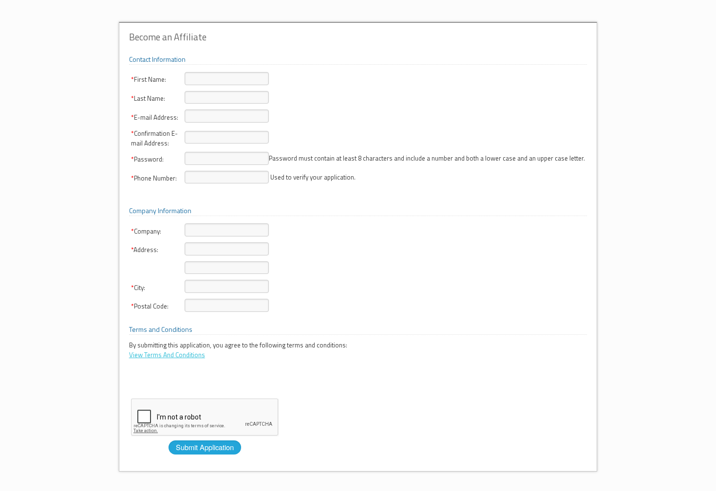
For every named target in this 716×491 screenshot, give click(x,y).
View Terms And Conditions (167, 355)
